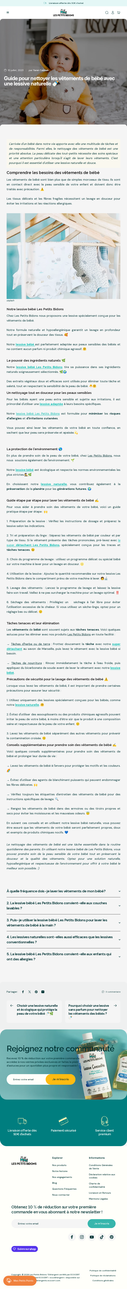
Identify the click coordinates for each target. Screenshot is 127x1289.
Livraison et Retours (100, 1192)
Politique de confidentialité (103, 1270)
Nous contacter (61, 1194)
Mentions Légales (98, 1198)
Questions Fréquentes (64, 1188)
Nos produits (59, 1165)
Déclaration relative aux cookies (102, 1176)
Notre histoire (59, 1171)
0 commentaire (113, 992)
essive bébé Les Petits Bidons (38, 414)
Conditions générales (103, 1280)
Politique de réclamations (103, 1275)
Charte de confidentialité (97, 1185)
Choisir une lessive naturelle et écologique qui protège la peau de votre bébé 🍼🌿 (37, 1010)
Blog (54, 1182)
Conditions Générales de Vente (101, 1167)
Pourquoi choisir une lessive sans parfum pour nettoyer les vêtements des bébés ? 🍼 (88, 1011)
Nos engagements (62, 1177)
